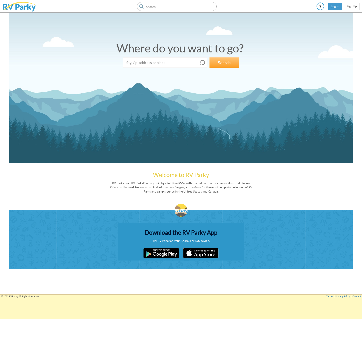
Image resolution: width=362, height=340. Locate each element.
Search (224, 62)
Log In (335, 6)
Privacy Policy (342, 296)
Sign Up (352, 6)
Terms (329, 296)
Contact (356, 296)
